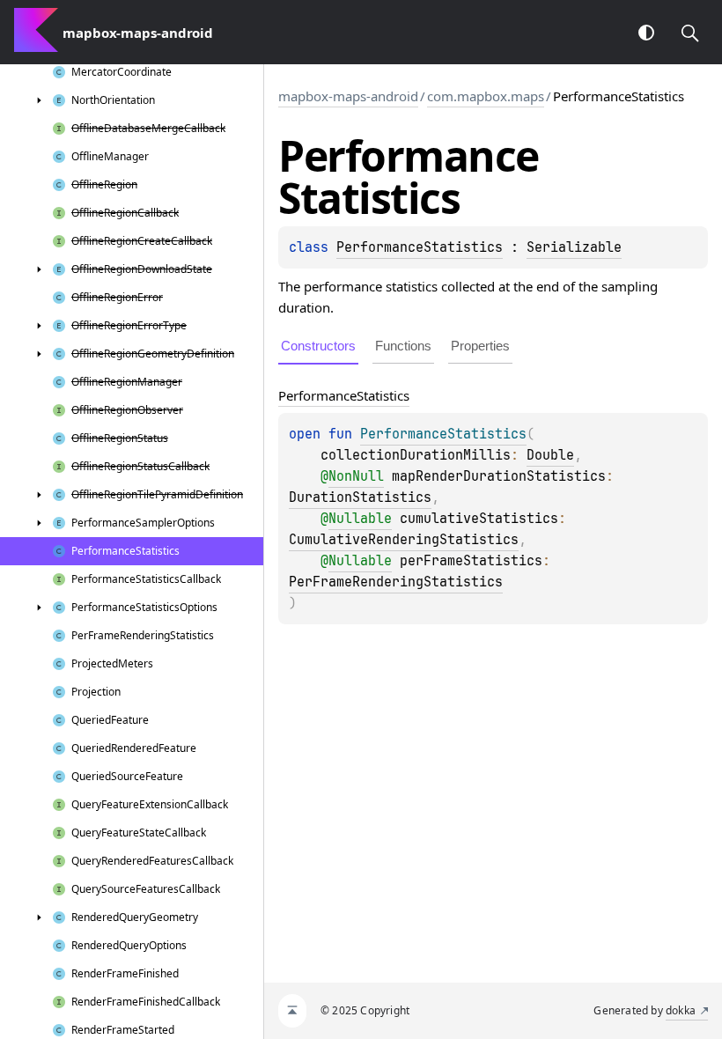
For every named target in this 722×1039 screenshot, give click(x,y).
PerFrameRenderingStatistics (396, 582)
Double (550, 455)
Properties (480, 345)
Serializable (574, 247)
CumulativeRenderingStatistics (404, 540)
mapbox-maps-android (348, 96)
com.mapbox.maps (485, 96)
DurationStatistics (360, 497)
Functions (403, 345)
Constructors (318, 345)
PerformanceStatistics (419, 247)
